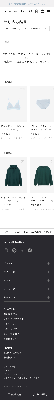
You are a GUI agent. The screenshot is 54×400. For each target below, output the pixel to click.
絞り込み (16, 394)
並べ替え (42, 394)
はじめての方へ (12, 313)
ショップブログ (12, 333)
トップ (5, 232)
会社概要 (8, 357)
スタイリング (10, 328)
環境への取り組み (13, 352)
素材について (10, 338)
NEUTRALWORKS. (34, 28)
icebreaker (11, 28)
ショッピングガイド (14, 318)
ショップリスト (12, 323)
